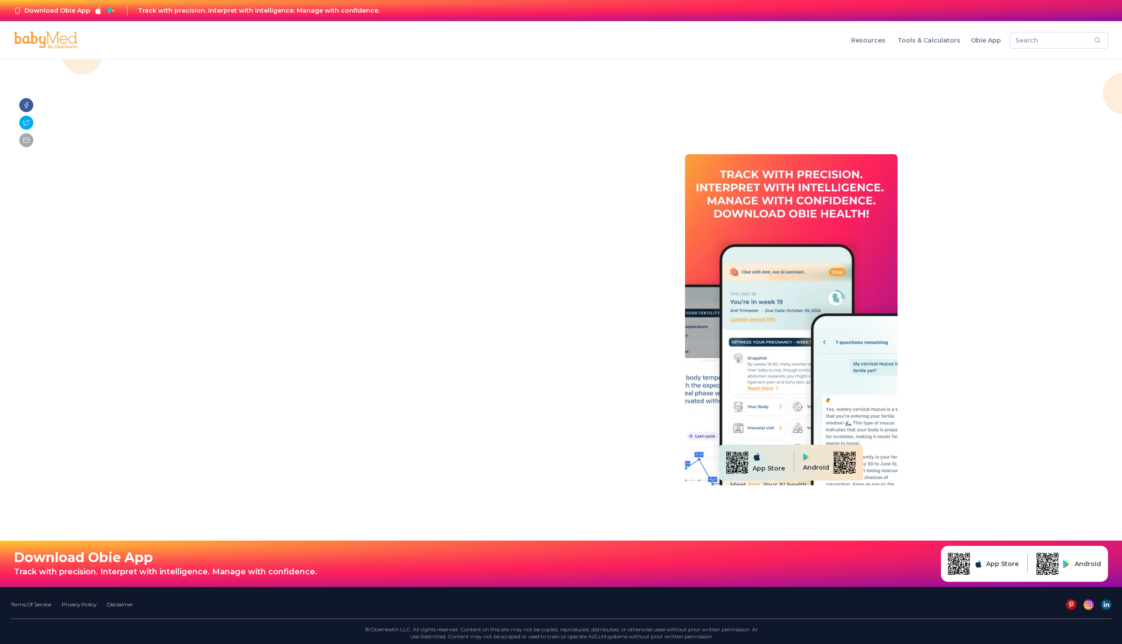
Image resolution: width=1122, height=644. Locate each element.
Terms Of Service (31, 604)
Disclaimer (120, 604)
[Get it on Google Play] (111, 10)
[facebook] (26, 105)
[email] (26, 140)
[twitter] (26, 122)
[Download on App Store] (98, 10)
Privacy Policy (79, 604)
